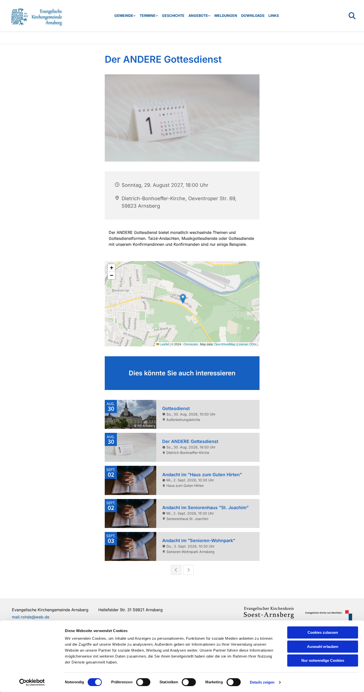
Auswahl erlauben (322, 646)
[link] (125, 16)
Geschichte (173, 15)
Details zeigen (262, 682)
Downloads (252, 15)
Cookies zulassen (323, 632)
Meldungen (225, 15)
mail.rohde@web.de (30, 616)
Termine (148, 15)
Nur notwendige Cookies (322, 660)
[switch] (143, 682)
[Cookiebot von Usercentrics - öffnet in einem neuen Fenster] (32, 682)
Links (273, 15)
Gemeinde (123, 15)
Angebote (198, 15)
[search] (352, 16)
